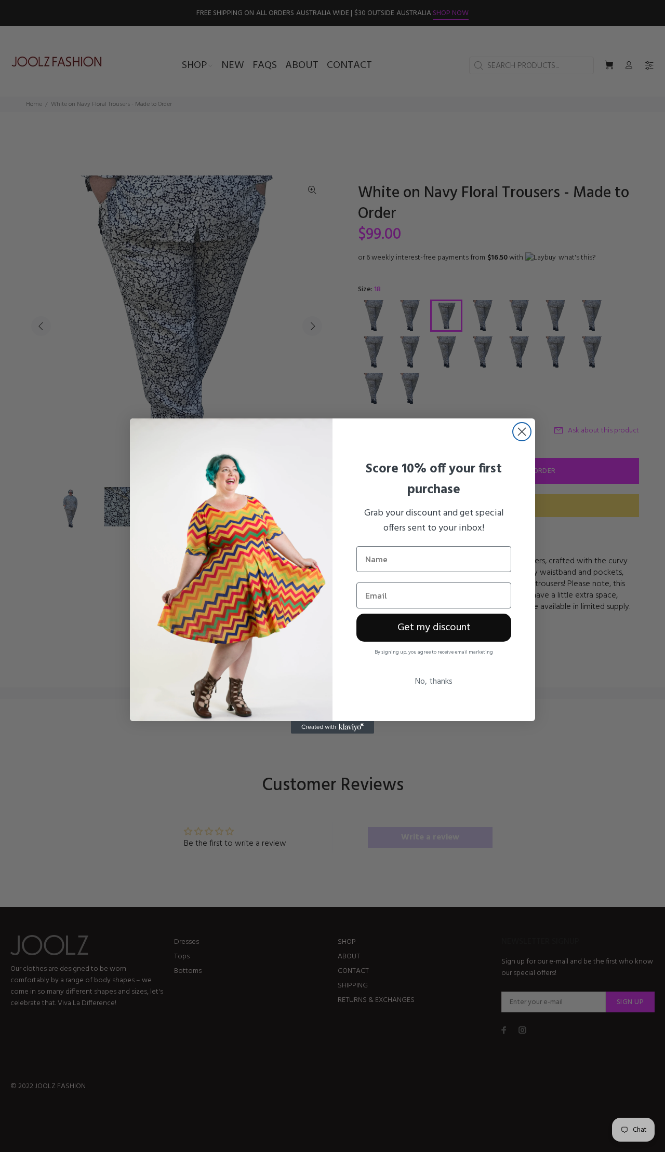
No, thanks (434, 681)
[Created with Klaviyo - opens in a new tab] (332, 727)
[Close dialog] (522, 432)
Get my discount (434, 627)
